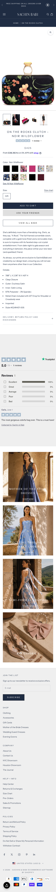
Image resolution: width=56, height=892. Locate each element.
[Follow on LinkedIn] (34, 854)
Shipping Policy (10, 836)
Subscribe (13, 697)
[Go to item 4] (34, 120)
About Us (7, 751)
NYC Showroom (10, 760)
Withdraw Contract (11, 845)
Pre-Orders (8, 798)
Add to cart (28, 205)
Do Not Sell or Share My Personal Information (23, 841)
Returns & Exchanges (13, 788)
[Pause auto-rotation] (47, 5)
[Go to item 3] (25, 120)
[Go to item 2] (16, 120)
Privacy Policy (9, 826)
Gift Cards (7, 722)
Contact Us (8, 755)
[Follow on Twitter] (11, 854)
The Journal (8, 770)
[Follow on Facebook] (4, 854)
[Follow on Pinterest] (26, 854)
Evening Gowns (10, 736)
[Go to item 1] (7, 120)
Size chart (48, 190)
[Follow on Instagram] (19, 854)
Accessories (8, 717)
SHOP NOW (28, 499)
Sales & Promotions (12, 803)
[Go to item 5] (44, 120)
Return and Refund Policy (14, 822)
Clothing (6, 713)
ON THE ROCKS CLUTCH (32, 23)
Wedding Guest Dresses (14, 732)
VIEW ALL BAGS (28, 223)
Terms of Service (10, 831)
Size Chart (7, 793)
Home (16, 23)
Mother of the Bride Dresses (16, 727)
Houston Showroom (12, 765)
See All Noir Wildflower (13, 183)
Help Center (8, 784)
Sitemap (6, 808)
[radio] (7, 196)
